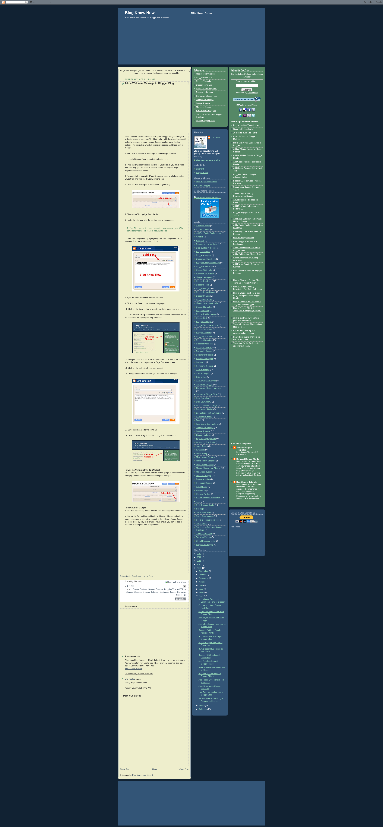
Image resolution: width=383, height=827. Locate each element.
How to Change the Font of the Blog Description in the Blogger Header (246, 295)
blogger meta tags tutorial (207, 303)
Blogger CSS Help (204, 270)
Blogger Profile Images (206, 314)
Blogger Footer (202, 285)
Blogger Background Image (208, 263)
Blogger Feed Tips (204, 77)
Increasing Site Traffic (205, 442)
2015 (199, 554)
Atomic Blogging (203, 185)
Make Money (201, 453)
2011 (199, 561)
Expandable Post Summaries (208, 413)
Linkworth (200, 169)
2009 (199, 568)
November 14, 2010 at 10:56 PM (139, 674)
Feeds (199, 420)
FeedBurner (253, 93)
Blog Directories (203, 252)
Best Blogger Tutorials (246, 482)
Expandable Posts (204, 417)
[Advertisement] (191, 45)
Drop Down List (202, 398)
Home (154, 769)
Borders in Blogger (204, 351)
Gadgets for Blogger (204, 100)
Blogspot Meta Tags (204, 344)
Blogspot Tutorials (150, 592)
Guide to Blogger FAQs (243, 129)
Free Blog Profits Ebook (206, 182)
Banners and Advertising (206, 244)
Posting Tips (201, 487)
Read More (201, 490)
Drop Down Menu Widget (207, 405)
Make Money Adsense (205, 457)
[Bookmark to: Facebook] (249, 111)
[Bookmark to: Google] (249, 117)
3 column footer (203, 226)
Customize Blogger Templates (209, 388)
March (202, 706)
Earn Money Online (204, 409)
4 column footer (203, 229)
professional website (133, 669)
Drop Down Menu (203, 402)
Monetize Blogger (203, 107)
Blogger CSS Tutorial (205, 274)
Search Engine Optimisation (208, 498)
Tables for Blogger (204, 534)
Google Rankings (203, 435)
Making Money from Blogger (208, 468)
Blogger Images (203, 296)
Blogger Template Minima (207, 325)
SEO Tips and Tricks (205, 505)
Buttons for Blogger (204, 92)
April (201, 596)
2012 (199, 557)
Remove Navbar (203, 494)
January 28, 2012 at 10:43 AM (138, 688)
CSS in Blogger (202, 370)
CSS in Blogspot (203, 373)
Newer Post (125, 769)
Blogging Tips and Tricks (175, 589)
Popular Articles (203, 479)
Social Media (201, 524)
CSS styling (201, 377)
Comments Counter (204, 366)
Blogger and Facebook (206, 259)
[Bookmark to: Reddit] (253, 111)
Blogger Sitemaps (204, 322)
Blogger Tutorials (155, 589)
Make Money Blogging (205, 461)
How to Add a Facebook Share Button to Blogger (248, 462)
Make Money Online (204, 465)
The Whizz (215, 137)
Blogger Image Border (205, 292)
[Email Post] (184, 586)
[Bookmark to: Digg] (241, 111)
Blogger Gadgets (140, 589)
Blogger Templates (204, 85)
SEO (198, 502)
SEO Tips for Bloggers (206, 111)
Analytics (200, 241)
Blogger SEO (202, 318)
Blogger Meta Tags (204, 300)
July (201, 585)
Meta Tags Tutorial (204, 472)
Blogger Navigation (204, 307)
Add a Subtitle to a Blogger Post (247, 254)
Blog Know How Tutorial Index (246, 125)
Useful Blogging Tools (205, 121)
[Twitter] (253, 117)
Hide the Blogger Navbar (243, 238)
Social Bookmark (203, 512)
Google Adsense (203, 103)
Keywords (200, 450)
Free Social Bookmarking (207, 424)
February (203, 709)
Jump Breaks (202, 446)
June (201, 589)
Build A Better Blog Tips (206, 89)
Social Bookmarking (204, 516)
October (203, 575)
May (201, 592)
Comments (201, 362)
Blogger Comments (204, 266)
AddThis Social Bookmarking (208, 233)
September (204, 578)
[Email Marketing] (209, 217)
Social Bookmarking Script (207, 520)
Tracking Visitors (203, 537)
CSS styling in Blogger (206, 381)
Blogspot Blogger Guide (247, 459)
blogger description (204, 277)
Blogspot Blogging (134, 592)
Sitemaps (200, 509)
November (204, 571)
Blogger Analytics (203, 255)
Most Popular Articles (205, 74)
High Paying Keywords (206, 439)
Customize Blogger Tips (206, 96)
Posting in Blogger (204, 483)
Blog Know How (140, 12)
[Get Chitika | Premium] (201, 13)
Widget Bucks (202, 173)
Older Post (184, 769)
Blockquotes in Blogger (206, 248)
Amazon (199, 237)
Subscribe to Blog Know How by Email (136, 576)
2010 (199, 565)
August (202, 582)
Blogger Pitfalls (202, 311)
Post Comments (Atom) (142, 775)
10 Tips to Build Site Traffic (245, 133)
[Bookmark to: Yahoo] (245, 117)
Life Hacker (130, 679)
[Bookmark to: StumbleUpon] (241, 117)
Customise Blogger (168, 592)
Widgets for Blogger (204, 545)
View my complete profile (208, 160)
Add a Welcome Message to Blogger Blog (149, 83)
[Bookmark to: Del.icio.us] (245, 111)
